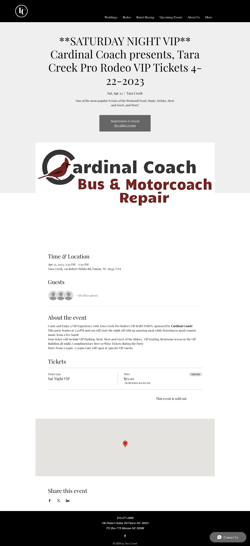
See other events (125, 125)
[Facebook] (125, 536)
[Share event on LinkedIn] (67, 500)
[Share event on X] (58, 500)
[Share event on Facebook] (49, 500)
